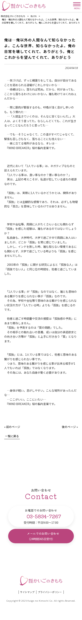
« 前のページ (12, 427)
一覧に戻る (12, 436)
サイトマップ (27, 592)
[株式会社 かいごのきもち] (23, 6)
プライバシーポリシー (50, 592)
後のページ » (70, 427)
